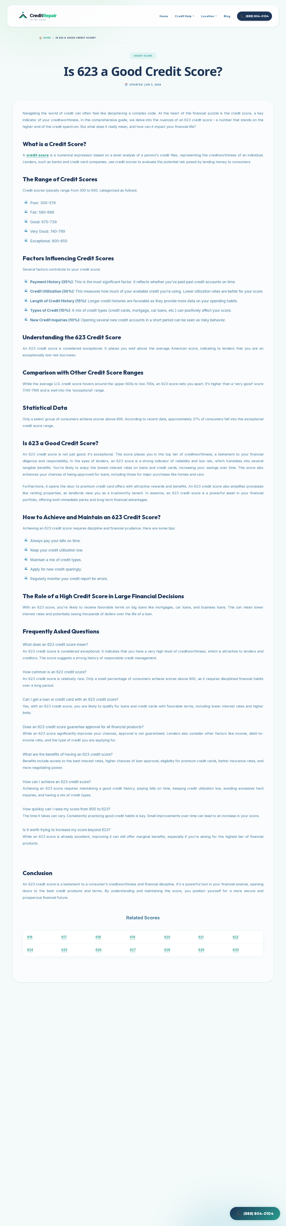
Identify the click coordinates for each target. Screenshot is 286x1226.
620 (167, 937)
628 (167, 950)
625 (64, 950)
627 (133, 950)
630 (236, 950)
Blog (227, 16)
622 (235, 937)
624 (30, 950)
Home (164, 16)
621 (201, 937)
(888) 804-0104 (254, 16)
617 (64, 937)
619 (132, 937)
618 (98, 937)
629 (201, 950)
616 (29, 937)
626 (98, 950)
